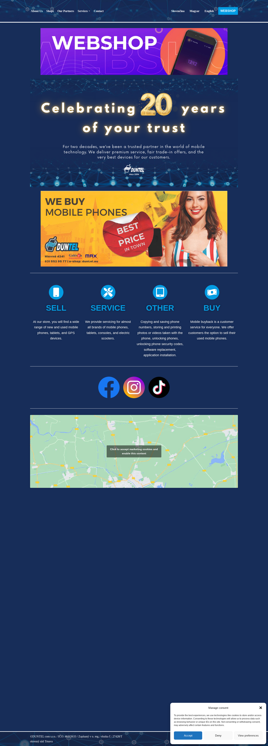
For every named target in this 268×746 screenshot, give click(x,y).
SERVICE (108, 307)
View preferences (248, 735)
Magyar (194, 11)
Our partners (65, 11)
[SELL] (56, 292)
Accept (188, 735)
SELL (56, 307)
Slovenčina (178, 11)
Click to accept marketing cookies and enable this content (134, 451)
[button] (261, 708)
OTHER (160, 307)
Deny (218, 735)
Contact (99, 11)
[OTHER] (160, 292)
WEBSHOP (228, 10)
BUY (211, 307)
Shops (50, 11)
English (209, 11)
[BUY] (212, 292)
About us (37, 11)
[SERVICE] (108, 292)
